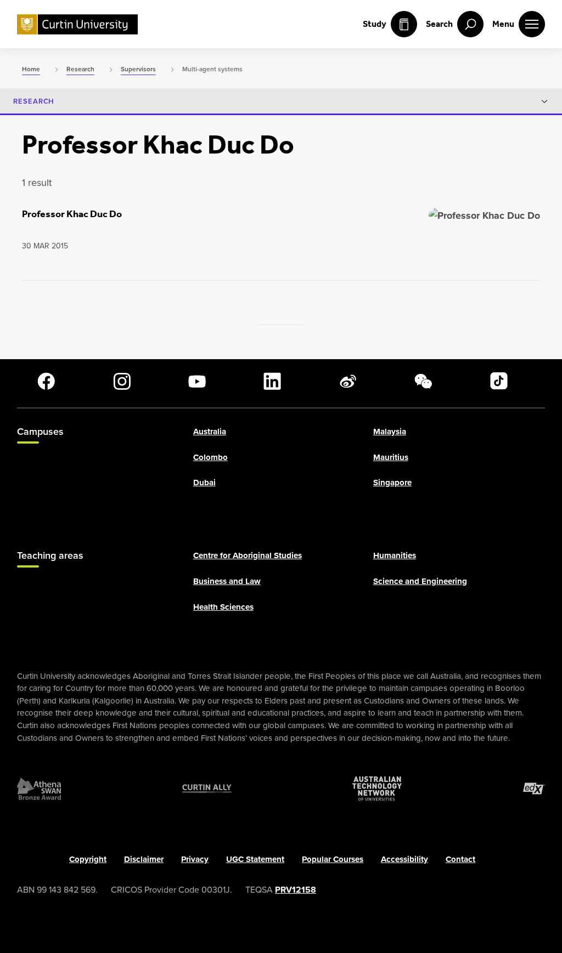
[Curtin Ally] (207, 788)
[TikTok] (499, 381)
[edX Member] (534, 788)
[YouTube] (197, 381)
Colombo (210, 457)
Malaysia (389, 432)
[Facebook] (46, 381)
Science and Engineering (420, 581)
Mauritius (390, 457)
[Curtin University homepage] (77, 24)
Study (374, 24)
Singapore (392, 483)
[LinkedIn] (272, 381)
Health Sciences (223, 607)
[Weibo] (348, 381)
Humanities (394, 556)
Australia (209, 432)
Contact (460, 859)
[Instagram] (122, 381)
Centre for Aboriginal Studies (247, 556)
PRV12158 (295, 889)
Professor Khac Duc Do (72, 214)
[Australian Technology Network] (377, 788)
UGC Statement (255, 859)
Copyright (87, 859)
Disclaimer (144, 859)
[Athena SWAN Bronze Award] (39, 788)
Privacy (195, 859)
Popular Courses (332, 859)
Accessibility (404, 859)
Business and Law (227, 581)
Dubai (204, 483)
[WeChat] (423, 381)
